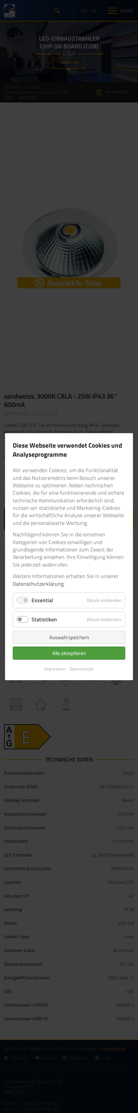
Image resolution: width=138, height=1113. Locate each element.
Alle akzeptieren (69, 653)
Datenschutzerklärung (38, 583)
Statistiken (44, 619)
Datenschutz (81, 669)
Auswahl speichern (69, 637)
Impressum (55, 669)
